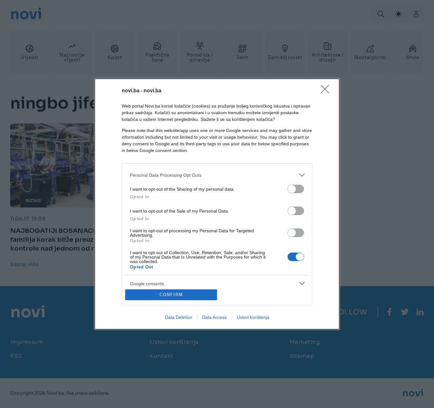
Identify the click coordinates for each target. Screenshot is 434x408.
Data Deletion (178, 317)
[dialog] (217, 204)
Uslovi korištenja (253, 317)
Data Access (214, 317)
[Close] (327, 91)
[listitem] (217, 175)
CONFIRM (171, 294)
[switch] (296, 189)
